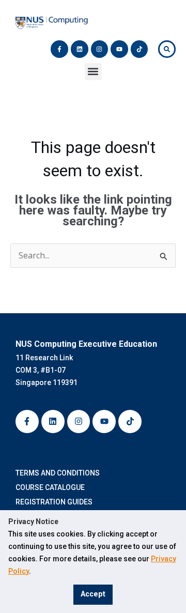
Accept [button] (93, 594)
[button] (93, 71)
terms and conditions (59, 473)
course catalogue (52, 487)
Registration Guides (56, 502)
